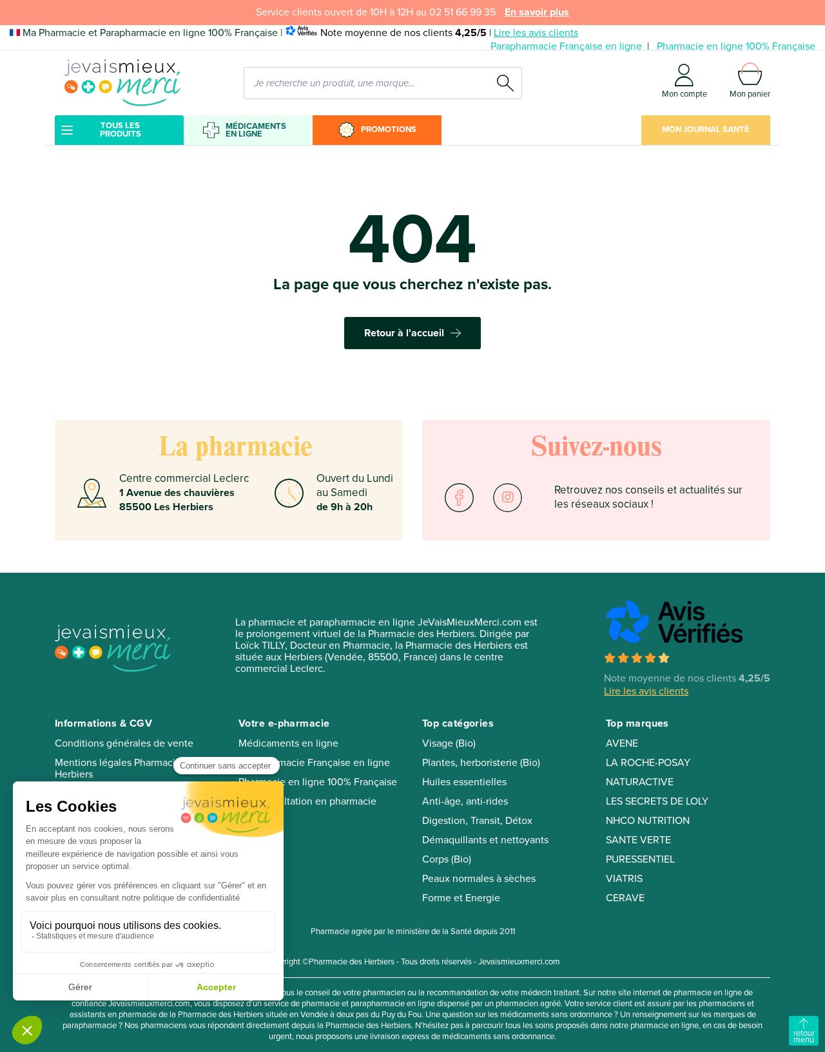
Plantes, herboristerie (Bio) (481, 762)
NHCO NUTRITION (648, 820)
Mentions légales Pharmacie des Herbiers (127, 768)
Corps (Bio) (446, 859)
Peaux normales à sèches (479, 878)
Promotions (388, 129)
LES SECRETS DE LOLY (657, 801)
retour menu (804, 1036)
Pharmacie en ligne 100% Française (736, 46)
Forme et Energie (461, 898)
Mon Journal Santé (706, 129)
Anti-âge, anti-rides (465, 801)
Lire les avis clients (536, 32)
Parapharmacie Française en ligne (566, 46)
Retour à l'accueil (404, 333)
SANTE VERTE (638, 840)
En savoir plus (537, 12)
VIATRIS (624, 878)
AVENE (622, 743)
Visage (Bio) (449, 743)
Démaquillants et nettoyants (485, 840)
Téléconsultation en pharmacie (307, 801)
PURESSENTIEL (640, 859)
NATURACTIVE (640, 782)
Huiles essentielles (464, 782)
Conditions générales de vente (124, 743)
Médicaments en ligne (256, 130)
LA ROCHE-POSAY (648, 762)
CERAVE (625, 898)
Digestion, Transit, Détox (477, 820)
